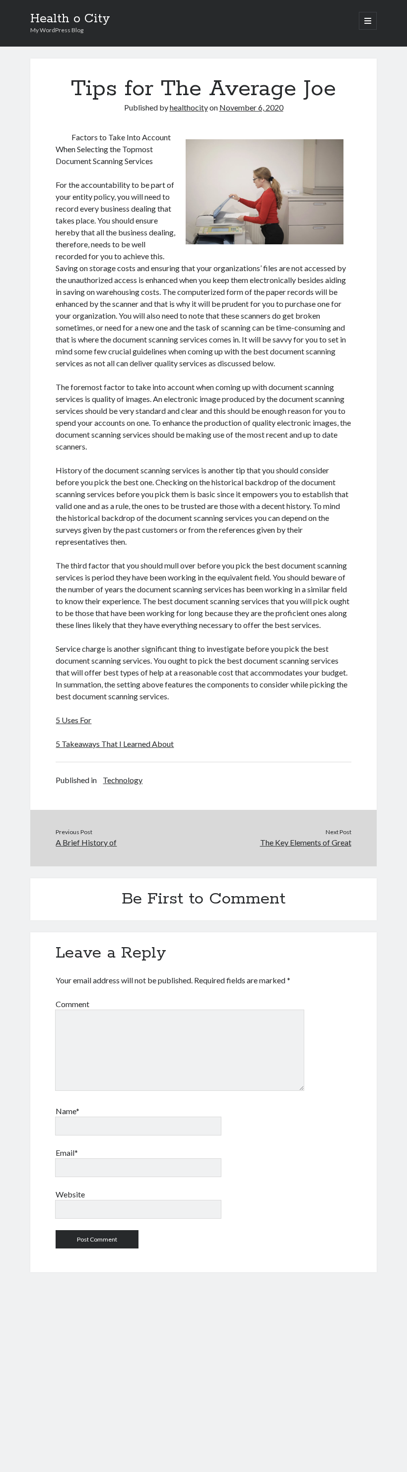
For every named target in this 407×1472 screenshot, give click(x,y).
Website (70, 1194)
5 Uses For (73, 720)
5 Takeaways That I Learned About (115, 743)
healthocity (189, 107)
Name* (67, 1111)
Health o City (70, 19)
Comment (72, 1004)
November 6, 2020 (251, 107)
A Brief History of (86, 842)
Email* (67, 1152)
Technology (122, 780)
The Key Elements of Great (305, 842)
